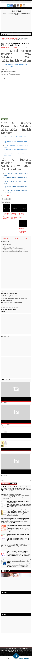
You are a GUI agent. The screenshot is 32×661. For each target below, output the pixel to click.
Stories (8, 658)
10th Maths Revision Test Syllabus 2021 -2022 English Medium (14, 216)
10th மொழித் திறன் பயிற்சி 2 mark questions (11, 302)
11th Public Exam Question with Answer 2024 (12, 305)
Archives (14, 483)
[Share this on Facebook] (6, 196)
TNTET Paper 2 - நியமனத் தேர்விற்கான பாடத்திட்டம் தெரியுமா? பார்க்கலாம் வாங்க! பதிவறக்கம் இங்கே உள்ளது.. (19, 561)
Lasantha (21, 650)
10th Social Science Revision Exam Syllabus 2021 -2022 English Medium (15, 44)
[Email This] (5, 199)
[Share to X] (8, 199)
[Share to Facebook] (10, 199)
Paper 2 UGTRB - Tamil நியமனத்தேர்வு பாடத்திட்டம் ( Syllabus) (16, 544)
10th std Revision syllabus (11, 38)
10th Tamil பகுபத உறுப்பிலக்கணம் (9, 295)
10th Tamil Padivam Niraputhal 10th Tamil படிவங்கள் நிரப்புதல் (14, 435)
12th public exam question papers (9, 307)
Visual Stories (24, 658)
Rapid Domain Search (18, 651)
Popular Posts (5, 483)
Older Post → (27, 238)
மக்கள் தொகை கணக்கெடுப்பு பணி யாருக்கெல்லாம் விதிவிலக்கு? (16, 471)
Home (3, 38)
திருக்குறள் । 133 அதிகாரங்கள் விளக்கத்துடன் (14, 422)
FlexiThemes (7, 650)
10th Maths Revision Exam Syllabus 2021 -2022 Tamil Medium (22, 231)
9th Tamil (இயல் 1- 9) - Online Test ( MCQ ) (17, 551)
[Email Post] (2, 198)
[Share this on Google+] (10, 196)
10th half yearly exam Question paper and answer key (14, 298)
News (3, 311)
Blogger (26, 648)
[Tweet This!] (8, 196)
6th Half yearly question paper (8, 309)
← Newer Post (4, 238)
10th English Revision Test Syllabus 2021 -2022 (22, 215)
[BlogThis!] (6, 199)
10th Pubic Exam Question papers (9, 293)
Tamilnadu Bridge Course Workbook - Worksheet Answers (16, 399)
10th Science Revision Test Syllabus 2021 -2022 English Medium (6, 216)
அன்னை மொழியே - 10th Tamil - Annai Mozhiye (15, 449)
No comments (22, 47)
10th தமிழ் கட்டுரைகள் (6, 300)
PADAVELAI (16, 11)
